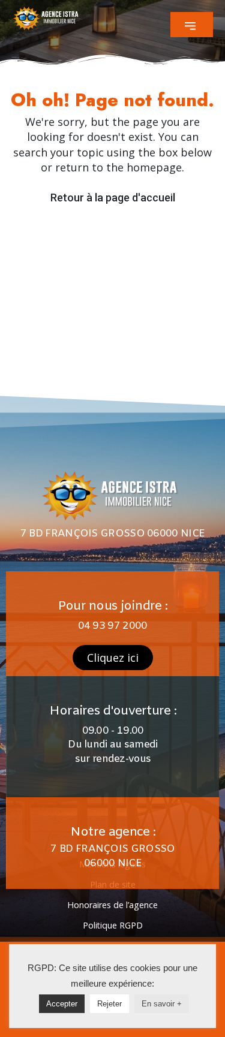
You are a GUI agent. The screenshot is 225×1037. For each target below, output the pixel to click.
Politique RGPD (113, 925)
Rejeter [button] (109, 1003)
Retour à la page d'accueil (112, 197)
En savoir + (162, 1003)
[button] (191, 24)
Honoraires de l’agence (112, 905)
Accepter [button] (61, 1003)
